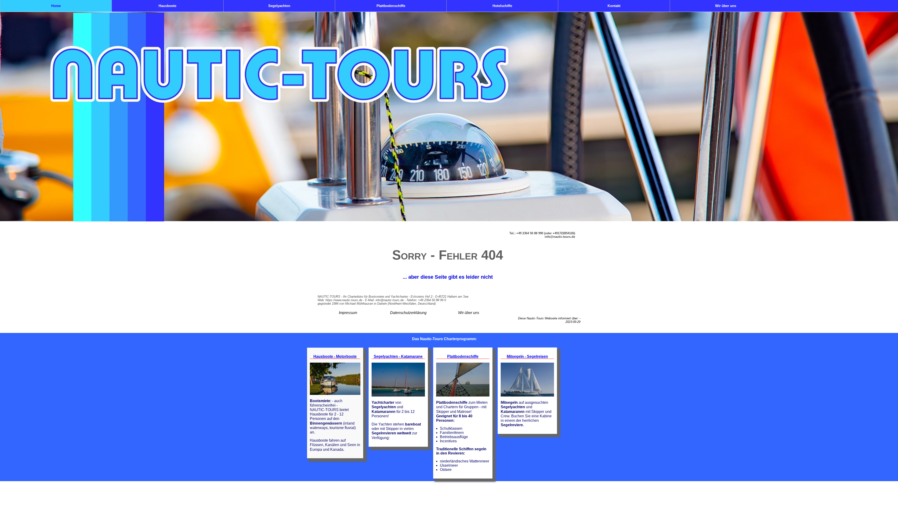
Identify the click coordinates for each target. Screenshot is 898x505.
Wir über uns (725, 6)
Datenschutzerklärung (408, 313)
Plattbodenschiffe (391, 6)
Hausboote (167, 6)
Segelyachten (279, 6)
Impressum (348, 313)
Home (56, 6)
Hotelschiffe (502, 6)
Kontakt (614, 6)
